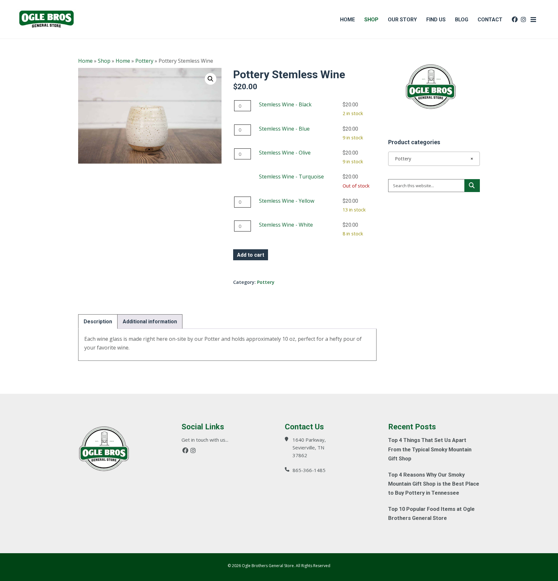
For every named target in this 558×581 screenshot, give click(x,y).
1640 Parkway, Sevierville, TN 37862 (309, 447)
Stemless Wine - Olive (285, 152)
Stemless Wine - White (286, 224)
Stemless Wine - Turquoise (291, 176)
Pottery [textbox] (432, 159)
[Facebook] (185, 450)
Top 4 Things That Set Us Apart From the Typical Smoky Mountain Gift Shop (429, 449)
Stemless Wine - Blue (284, 128)
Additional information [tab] (150, 321)
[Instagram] (193, 450)
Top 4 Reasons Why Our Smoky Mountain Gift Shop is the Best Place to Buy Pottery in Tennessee (433, 484)
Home (85, 60)
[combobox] (434, 159)
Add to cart (250, 255)
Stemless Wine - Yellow (286, 200)
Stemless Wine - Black (285, 104)
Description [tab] (98, 321)
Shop (104, 60)
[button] (210, 79)
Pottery (144, 60)
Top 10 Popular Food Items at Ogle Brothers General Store (431, 513)
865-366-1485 (309, 470)
